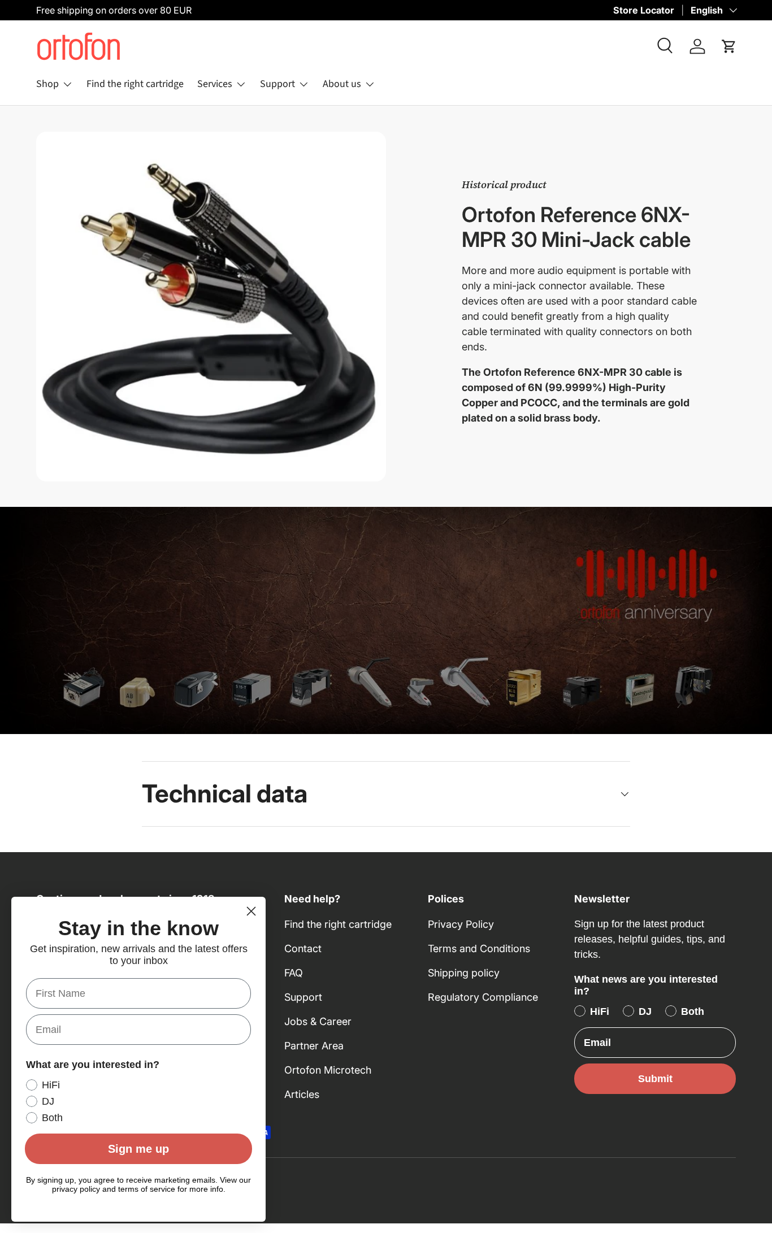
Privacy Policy (461, 924)
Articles (301, 1094)
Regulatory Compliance (483, 997)
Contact (303, 948)
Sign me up (138, 1149)
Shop (47, 84)
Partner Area (314, 1046)
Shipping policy (464, 973)
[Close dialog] (251, 911)
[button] (729, 46)
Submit (655, 1078)
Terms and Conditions (479, 948)
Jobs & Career (318, 1021)
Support (277, 84)
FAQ (293, 973)
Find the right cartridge (135, 84)
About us (342, 84)
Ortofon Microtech (327, 1070)
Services (214, 84)
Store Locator (643, 10)
